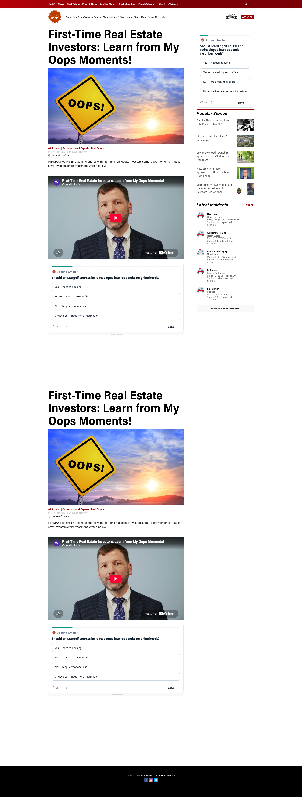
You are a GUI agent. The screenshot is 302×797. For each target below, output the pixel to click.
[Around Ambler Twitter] (156, 780)
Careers (67, 148)
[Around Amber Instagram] (151, 780)
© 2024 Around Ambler (139, 775)
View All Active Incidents (225, 308)
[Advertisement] (116, 361)
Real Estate (97, 148)
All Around (54, 148)
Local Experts (81, 148)
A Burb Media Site (165, 775)
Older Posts (116, 754)
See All (250, 204)
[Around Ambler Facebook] (146, 780)
